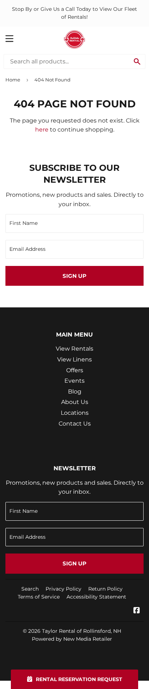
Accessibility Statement (96, 597)
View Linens (74, 359)
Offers (74, 370)
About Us (74, 402)
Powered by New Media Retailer (72, 639)
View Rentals (74, 348)
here (41, 129)
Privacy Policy (63, 589)
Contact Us (75, 423)
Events (74, 380)
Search (30, 589)
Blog (74, 391)
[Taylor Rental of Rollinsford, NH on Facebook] (136, 611)
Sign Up (74, 275)
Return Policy (105, 589)
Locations (75, 412)
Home (12, 80)
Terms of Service (39, 597)
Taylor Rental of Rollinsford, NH (81, 631)
